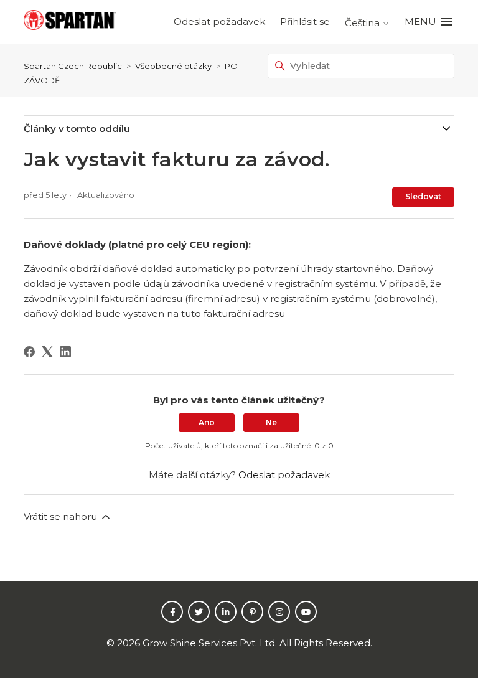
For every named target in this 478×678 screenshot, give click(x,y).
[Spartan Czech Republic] (70, 22)
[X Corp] (47, 351)
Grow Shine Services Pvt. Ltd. (210, 643)
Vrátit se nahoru (62, 516)
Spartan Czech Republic (73, 66)
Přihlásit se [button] (305, 21)
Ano (207, 422)
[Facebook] (29, 351)
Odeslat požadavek (219, 21)
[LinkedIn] (65, 351)
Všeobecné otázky (173, 66)
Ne (271, 422)
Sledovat (423, 196)
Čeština (363, 22)
